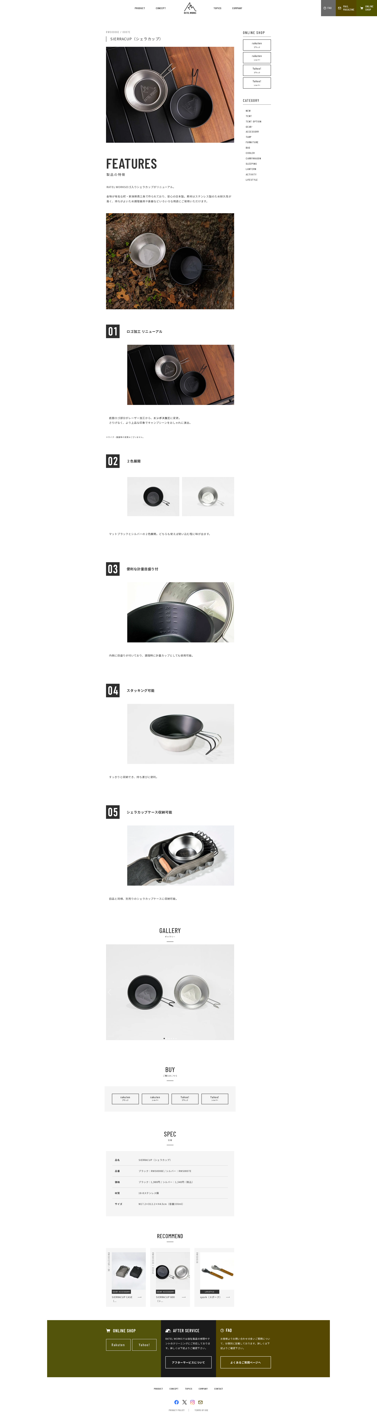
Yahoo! (185, 1098)
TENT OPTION (254, 121)
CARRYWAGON (253, 158)
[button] (164, 1038)
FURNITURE (252, 142)
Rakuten (118, 1345)
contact (218, 1388)
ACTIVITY (251, 174)
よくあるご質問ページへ (245, 1362)
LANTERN (251, 169)
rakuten (125, 1098)
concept (161, 8)
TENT (249, 116)
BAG (248, 147)
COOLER (250, 152)
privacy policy (177, 1410)
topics (217, 8)
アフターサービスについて (188, 1362)
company (237, 8)
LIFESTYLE (252, 179)
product (140, 8)
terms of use (201, 1410)
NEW (248, 110)
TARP (249, 136)
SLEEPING (251, 163)
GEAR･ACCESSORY (252, 129)
